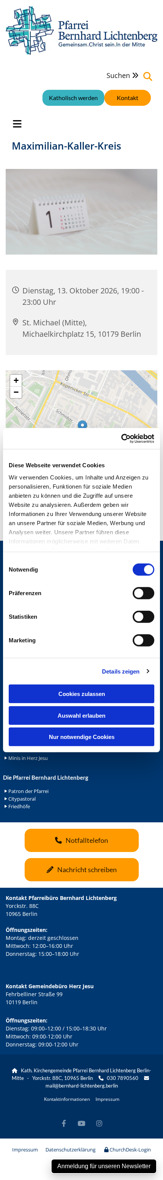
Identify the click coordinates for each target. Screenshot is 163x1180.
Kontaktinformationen (67, 1099)
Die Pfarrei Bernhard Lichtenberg (45, 777)
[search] (148, 76)
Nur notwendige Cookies (81, 737)
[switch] (143, 593)
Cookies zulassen (81, 694)
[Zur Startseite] (81, 30)
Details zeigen (120, 671)
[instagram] (99, 1123)
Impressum (107, 1099)
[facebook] (64, 1123)
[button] (127, 98)
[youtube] (81, 1123)
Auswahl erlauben (81, 715)
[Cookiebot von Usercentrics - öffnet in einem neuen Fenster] (121, 438)
